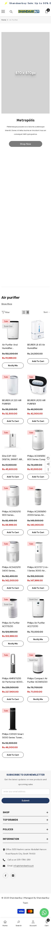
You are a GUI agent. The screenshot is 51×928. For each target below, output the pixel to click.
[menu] (3, 11)
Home (3, 20)
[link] (25, 73)
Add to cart (38, 361)
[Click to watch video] (25, 199)
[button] (24, 312)
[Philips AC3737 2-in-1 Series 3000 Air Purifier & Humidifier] (38, 552)
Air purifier (13, 20)
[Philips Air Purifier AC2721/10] (38, 608)
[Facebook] (5, 875)
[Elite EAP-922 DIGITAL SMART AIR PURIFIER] (12, 441)
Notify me (13, 365)
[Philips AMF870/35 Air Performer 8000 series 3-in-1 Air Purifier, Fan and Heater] (12, 663)
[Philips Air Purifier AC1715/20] (12, 608)
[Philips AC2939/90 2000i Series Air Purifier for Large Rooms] (38, 496)
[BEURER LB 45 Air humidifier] (38, 330)
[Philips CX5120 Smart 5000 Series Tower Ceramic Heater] (12, 719)
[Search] (11, 11)
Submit (25, 800)
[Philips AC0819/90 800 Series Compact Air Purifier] (38, 441)
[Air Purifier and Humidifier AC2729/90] (12, 330)
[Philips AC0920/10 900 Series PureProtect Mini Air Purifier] (12, 496)
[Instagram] (13, 875)
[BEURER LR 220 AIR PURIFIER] (12, 385)
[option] (25, 91)
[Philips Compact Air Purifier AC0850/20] (38, 663)
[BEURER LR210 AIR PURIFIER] (38, 385)
